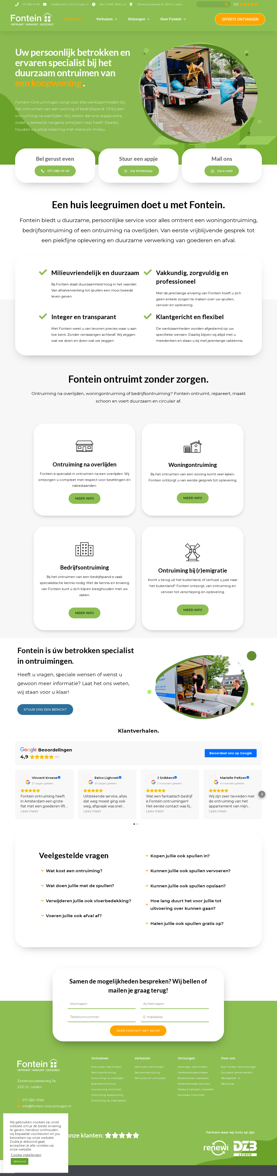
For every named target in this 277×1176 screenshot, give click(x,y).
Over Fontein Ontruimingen (238, 1066)
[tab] (89, 871)
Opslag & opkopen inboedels (196, 1089)
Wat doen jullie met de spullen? (80, 885)
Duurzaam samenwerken (237, 1072)
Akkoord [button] (19, 1161)
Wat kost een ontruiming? (74, 870)
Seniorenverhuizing (147, 1072)
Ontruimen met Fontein (106, 1066)
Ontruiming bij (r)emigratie (108, 1100)
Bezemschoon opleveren (193, 1078)
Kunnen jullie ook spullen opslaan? (188, 885)
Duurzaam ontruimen (191, 1094)
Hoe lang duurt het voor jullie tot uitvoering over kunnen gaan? (185, 904)
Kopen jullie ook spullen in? (180, 855)
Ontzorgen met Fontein (193, 1066)
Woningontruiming (103, 1072)
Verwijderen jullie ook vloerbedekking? (88, 900)
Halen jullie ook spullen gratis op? (187, 923)
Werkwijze (227, 1083)
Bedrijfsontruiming (103, 1083)
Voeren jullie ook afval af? (74, 915)
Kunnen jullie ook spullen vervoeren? (190, 870)
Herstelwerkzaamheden (193, 1072)
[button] (15, 794)
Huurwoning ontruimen (106, 1089)
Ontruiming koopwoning (107, 1094)
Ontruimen (72, 19)
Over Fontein (171, 19)
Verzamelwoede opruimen (194, 1083)
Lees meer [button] (30, 811)
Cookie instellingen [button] (26, 1155)
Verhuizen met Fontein (149, 1066)
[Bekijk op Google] (25, 779)
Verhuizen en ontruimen (150, 1078)
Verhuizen (104, 19)
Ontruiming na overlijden (107, 1078)
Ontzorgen (136, 19)
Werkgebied (228, 1078)
